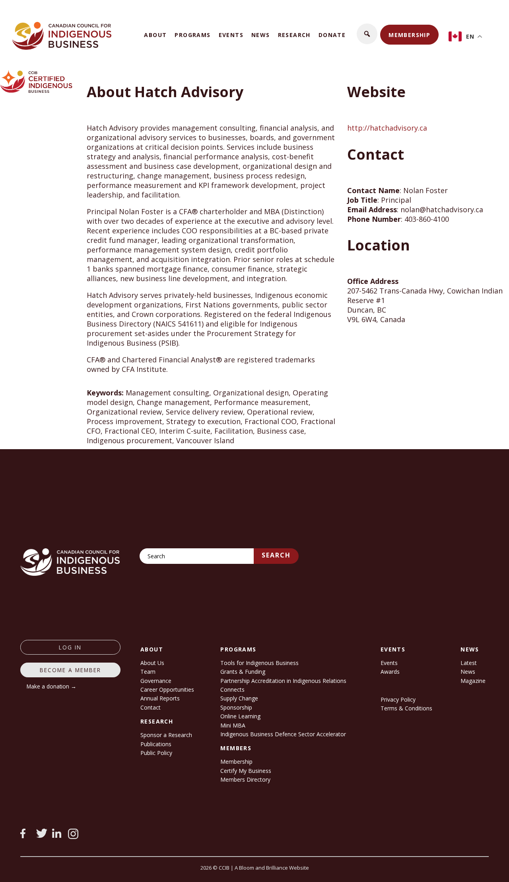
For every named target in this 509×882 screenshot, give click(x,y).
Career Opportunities (167, 689)
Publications (155, 744)
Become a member (70, 670)
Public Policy (156, 753)
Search (276, 555)
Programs (192, 35)
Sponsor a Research (166, 735)
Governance (155, 680)
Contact (150, 707)
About (155, 35)
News (260, 35)
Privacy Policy (398, 699)
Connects (232, 689)
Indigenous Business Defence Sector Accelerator (283, 734)
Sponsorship (236, 707)
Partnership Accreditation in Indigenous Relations (283, 680)
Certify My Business (245, 770)
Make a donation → (51, 686)
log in (70, 647)
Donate (332, 35)
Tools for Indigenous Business (259, 663)
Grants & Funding (242, 671)
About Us (152, 663)
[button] (367, 33)
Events (231, 35)
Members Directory (245, 779)
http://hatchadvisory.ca (387, 128)
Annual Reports (160, 698)
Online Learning (240, 716)
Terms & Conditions (406, 708)
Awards (390, 671)
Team (147, 671)
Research (294, 35)
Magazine (473, 680)
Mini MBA (232, 725)
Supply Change (239, 698)
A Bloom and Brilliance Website (272, 867)
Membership (409, 35)
